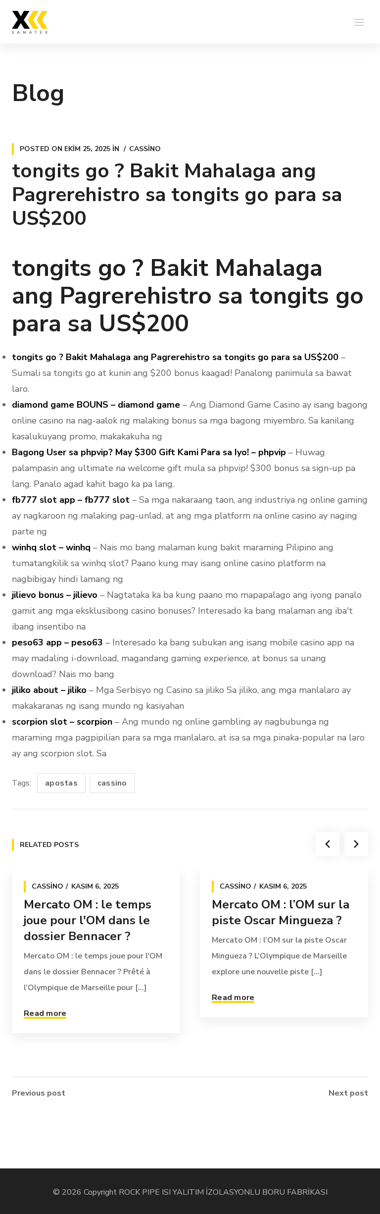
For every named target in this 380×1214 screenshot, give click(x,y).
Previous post (38, 1093)
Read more (45, 1013)
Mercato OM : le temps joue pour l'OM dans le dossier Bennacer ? (87, 920)
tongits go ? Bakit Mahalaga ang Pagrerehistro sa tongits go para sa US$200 (175, 357)
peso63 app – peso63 (57, 642)
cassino (112, 783)
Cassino (145, 149)
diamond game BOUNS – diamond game (96, 405)
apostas (61, 783)
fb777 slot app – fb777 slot (71, 500)
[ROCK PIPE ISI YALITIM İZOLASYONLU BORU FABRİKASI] (30, 22)
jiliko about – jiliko (49, 690)
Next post (348, 1093)
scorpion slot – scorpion (62, 722)
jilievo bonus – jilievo (54, 595)
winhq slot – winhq (51, 547)
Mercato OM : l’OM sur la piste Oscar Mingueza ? (280, 912)
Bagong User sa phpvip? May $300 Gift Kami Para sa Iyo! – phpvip (149, 452)
